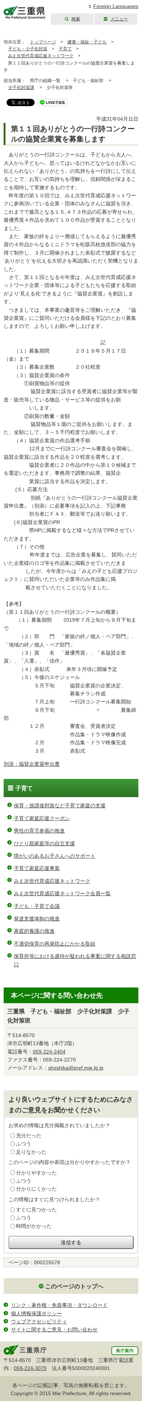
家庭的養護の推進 (34, 931)
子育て (65, 48)
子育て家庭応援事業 (37, 868)
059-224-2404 (49, 1052)
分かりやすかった (36, 1173)
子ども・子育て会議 (37, 906)
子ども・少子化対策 (27, 48)
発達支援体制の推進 (37, 918)
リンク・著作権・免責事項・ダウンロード (59, 1305)
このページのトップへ (74, 1286)
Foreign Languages (115, 6)
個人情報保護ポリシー (36, 1313)
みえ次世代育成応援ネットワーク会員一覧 (62, 893)
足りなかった (31, 1152)
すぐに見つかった (36, 1209)
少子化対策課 (21, 87)
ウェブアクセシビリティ (39, 1321)
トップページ (43, 41)
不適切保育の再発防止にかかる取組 (54, 944)
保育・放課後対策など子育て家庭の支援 (60, 805)
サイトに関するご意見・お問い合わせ (54, 1329)
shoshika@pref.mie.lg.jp (75, 1068)
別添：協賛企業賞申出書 (32, 764)
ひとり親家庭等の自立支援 (44, 843)
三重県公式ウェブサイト (25, 12)
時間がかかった (34, 1226)
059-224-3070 (30, 1368)
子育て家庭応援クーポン (42, 818)
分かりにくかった (36, 1189)
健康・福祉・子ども (87, 41)
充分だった (29, 1135)
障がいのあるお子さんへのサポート (54, 856)
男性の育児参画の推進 (39, 831)
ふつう (23, 1143)
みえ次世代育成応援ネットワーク (41, 55)
